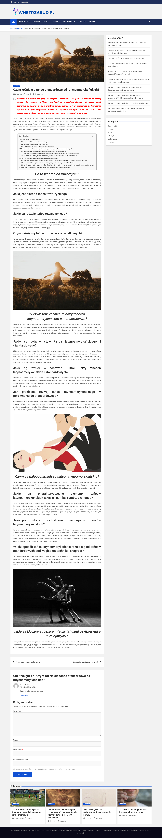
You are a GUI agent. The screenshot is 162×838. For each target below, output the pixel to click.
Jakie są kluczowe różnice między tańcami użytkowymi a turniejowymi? (45, 167)
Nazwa (16, 740)
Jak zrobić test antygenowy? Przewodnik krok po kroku (133, 810)
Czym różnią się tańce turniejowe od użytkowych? (39, 146)
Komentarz (17, 711)
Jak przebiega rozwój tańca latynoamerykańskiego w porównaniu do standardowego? (50, 156)
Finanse (37, 22)
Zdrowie (82, 22)
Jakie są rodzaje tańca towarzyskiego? (36, 144)
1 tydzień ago (19, 818)
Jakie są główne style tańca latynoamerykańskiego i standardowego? (45, 151)
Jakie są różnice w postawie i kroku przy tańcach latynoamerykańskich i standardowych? (51, 153)
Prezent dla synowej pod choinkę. (28, 662)
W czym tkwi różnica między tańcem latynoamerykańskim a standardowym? (46, 149)
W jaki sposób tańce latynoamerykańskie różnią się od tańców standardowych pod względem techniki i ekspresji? (59, 165)
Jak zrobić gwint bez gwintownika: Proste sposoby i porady (98, 812)
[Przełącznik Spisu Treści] (91, 136)
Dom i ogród (24, 22)
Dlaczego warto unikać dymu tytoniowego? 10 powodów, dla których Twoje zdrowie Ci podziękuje (62, 813)
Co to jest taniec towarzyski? (30, 139)
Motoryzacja (69, 22)
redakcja (29, 94)
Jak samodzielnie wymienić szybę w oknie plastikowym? (128, 103)
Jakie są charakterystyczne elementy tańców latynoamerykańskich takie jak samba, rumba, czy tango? (55, 160)
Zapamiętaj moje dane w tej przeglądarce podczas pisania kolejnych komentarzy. (45, 769)
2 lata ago (89, 818)
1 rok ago (53, 821)
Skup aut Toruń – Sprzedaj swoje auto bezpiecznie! (126, 58)
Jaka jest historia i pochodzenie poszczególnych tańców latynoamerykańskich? (49, 163)
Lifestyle (56, 22)
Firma (46, 22)
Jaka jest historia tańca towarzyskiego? (36, 142)
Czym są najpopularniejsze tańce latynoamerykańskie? (39, 158)
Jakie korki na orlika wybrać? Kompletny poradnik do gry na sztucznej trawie (26, 812)
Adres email (18, 750)
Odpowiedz (24, 696)
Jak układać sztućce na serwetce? (85, 662)
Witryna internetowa (20, 759)
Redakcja (93, 22)
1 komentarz (39, 94)
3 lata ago (18, 94)
